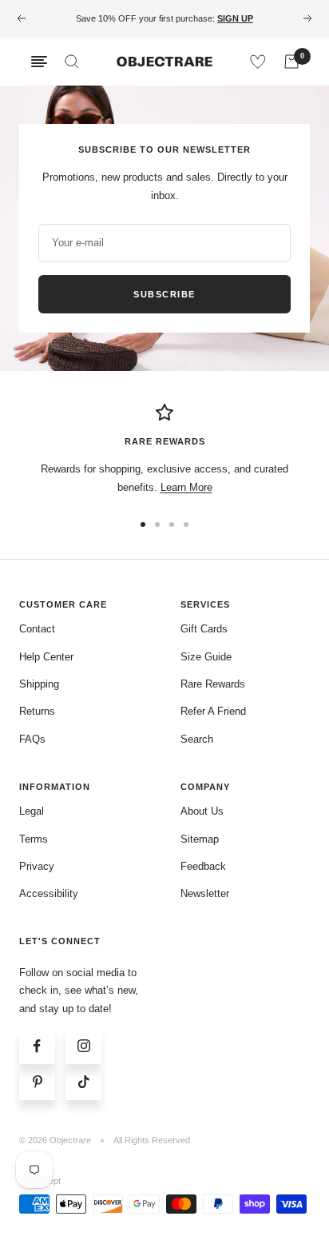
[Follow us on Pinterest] (37, 1082)
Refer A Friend (213, 711)
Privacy (36, 866)
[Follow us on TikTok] (83, 1082)
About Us (202, 811)
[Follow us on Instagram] (83, 1046)
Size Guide (206, 657)
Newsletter (204, 893)
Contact (37, 629)
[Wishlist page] (258, 61)
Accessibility (48, 893)
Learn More (186, 487)
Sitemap (199, 839)
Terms (33, 839)
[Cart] (291, 61)
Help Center (46, 657)
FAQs (32, 739)
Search (196, 739)
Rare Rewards (212, 684)
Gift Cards (204, 629)
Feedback (203, 866)
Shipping (39, 684)
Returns (37, 711)
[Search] (72, 61)
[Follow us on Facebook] (37, 1046)
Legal (31, 811)
